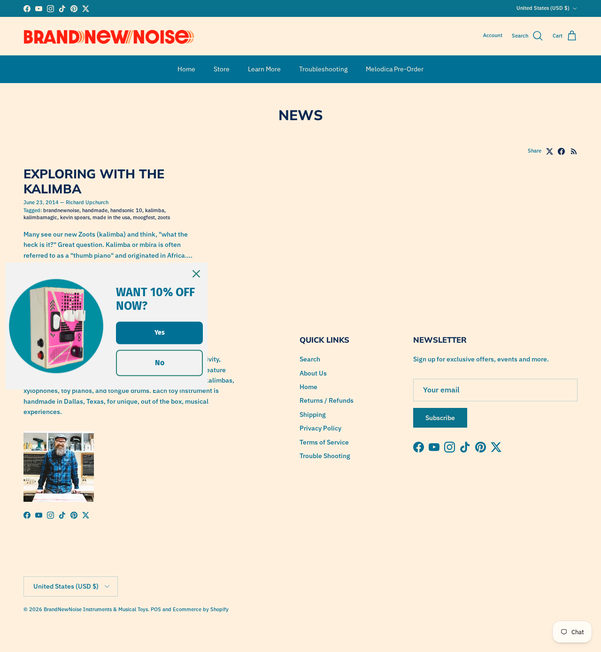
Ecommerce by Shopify (201, 609)
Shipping (313, 414)
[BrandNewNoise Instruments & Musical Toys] (109, 36)
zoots (164, 217)
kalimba (154, 210)
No (159, 362)
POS (156, 609)
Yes (159, 332)
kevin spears (75, 217)
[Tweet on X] (549, 151)
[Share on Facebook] (561, 151)
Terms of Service (324, 442)
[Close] (196, 273)
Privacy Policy (320, 428)
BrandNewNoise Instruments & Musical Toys (96, 609)
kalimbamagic (40, 217)
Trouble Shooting (325, 456)
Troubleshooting (323, 69)
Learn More (264, 69)
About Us (313, 373)
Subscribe (440, 418)
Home (186, 69)
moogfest (144, 217)
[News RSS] (574, 151)
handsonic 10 (126, 210)
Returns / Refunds (327, 400)
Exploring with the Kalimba (93, 181)
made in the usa (111, 217)
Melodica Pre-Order (395, 69)
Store (222, 69)
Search (310, 359)
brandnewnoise (61, 210)
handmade (95, 210)
